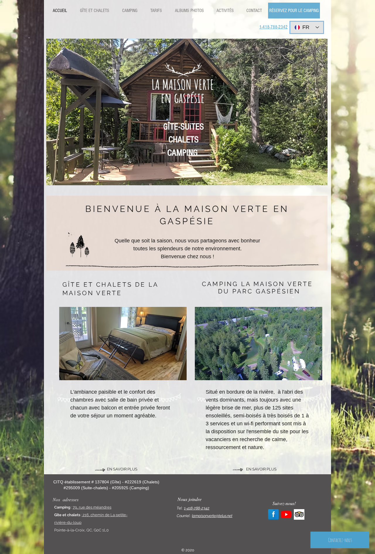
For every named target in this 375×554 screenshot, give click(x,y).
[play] (319, 176)
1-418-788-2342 (196, 508)
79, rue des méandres (92, 507)
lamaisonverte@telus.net (212, 516)
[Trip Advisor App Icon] (299, 514)
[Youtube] (286, 514)
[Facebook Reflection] (273, 514)
